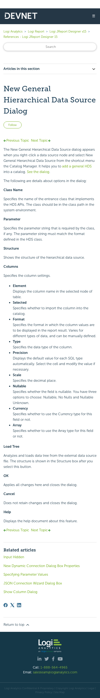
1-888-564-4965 (53, 667)
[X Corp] (12, 605)
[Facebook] (5, 605)
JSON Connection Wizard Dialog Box (32, 583)
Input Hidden (13, 557)
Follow (12, 125)
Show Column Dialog (20, 592)
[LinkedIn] (19, 605)
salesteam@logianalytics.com (55, 672)
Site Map (59, 692)
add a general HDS (77, 166)
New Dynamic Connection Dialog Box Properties (41, 566)
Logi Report (36, 31)
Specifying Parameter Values (25, 574)
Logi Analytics (13, 31)
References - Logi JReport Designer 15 (30, 37)
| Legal (90, 688)
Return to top (14, 625)
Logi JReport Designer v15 (68, 31)
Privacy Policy (43, 692)
